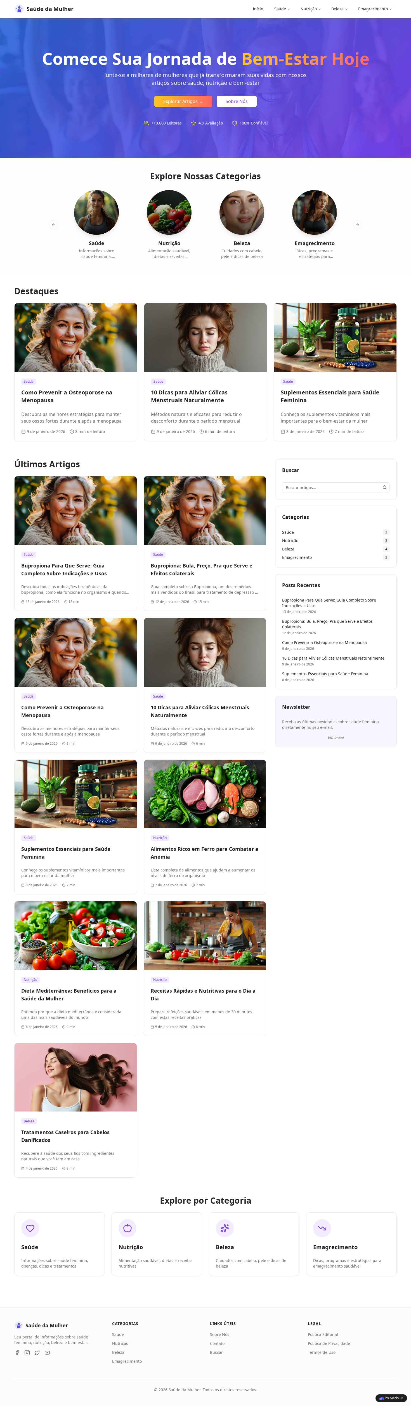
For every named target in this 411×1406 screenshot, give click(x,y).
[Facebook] (17, 1352)
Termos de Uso (322, 1352)
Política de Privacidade (329, 1343)
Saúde (280, 8)
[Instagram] (27, 1352)
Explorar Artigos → (183, 101)
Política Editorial (323, 1334)
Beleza (337, 8)
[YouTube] (47, 1352)
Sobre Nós (237, 101)
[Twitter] (37, 1352)
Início (258, 8)
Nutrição (309, 8)
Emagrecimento (373, 8)
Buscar (216, 1352)
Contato (217, 1343)
